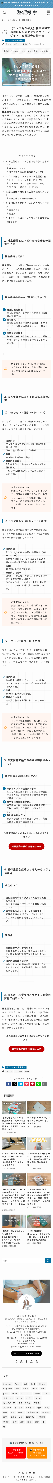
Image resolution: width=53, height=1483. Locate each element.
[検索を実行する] (48, 1260)
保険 (39, 1407)
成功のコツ (14, 210)
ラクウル (19, 1407)
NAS (42, 1388)
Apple (17, 1384)
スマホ (38, 1398)
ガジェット (8, 1398)
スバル (29, 1398)
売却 (13, 1412)
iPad (33, 1384)
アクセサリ (25, 1393)
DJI (25, 1384)
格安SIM (46, 1412)
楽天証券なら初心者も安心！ (23, 198)
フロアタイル (24, 1403)
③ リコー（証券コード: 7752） (24, 187)
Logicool (7, 1388)
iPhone (42, 1384)
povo (5, 1393)
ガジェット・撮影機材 (15, 40)
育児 (22, 1422)
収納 (5, 1412)
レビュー (17, 44)
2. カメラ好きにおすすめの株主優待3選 (26, 176)
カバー (37, 1393)
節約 (25, 44)
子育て (21, 1412)
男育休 (6, 1422)
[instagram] (21, 1362)
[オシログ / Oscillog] (26, 12)
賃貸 (37, 1422)
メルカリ (7, 1407)
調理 (30, 1422)
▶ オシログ (15, 1453)
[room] (26, 1362)
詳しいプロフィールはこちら (26, 1353)
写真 (47, 1407)
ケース (19, 1398)
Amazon (7, 1384)
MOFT (25, 1388)
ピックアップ (9, 1403)
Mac (17, 1388)
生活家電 (41, 1417)
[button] (8, 1084)
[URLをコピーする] (44, 1084)
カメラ (8, 44)
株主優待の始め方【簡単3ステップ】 (26, 171)
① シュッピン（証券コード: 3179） (26, 180)
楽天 (5, 1417)
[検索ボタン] (4, 12)
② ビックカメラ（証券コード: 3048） (27, 183)
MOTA (34, 1388)
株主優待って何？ (17, 168)
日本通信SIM (33, 1412)
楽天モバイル (17, 1417)
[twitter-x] (16, 1362)
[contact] (36, 1362)
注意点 (12, 213)
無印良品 (30, 1417)
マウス (37, 1403)
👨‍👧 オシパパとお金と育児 (37, 1453)
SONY (14, 1393)
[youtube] (31, 1362)
